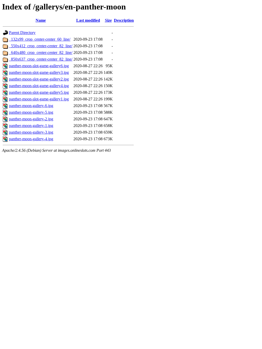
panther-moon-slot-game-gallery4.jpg (39, 86)
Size (108, 20)
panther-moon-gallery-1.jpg (31, 125)
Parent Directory (22, 32)
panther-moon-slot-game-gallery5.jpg (39, 92)
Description (124, 20)
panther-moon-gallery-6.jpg (31, 105)
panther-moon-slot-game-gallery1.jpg (39, 99)
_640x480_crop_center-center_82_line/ (40, 52)
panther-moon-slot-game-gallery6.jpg (39, 66)
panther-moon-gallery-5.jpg (31, 112)
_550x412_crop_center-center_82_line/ (40, 46)
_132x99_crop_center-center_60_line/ (39, 39)
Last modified (88, 20)
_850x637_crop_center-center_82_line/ (40, 59)
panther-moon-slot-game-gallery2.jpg (39, 79)
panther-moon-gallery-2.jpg (31, 119)
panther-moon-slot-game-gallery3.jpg (39, 72)
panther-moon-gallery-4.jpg (31, 139)
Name (41, 20)
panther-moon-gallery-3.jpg (31, 132)
